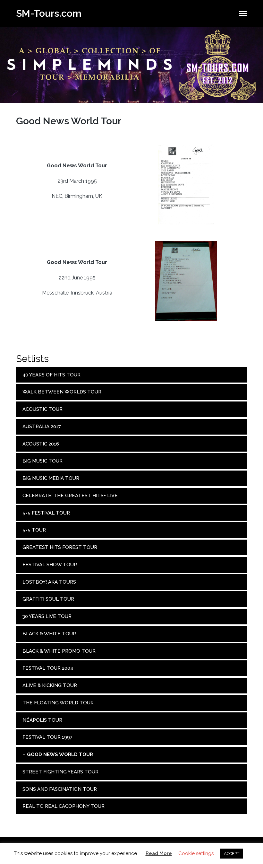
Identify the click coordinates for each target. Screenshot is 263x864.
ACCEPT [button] (231, 853)
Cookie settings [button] (196, 853)
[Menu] (243, 13)
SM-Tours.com (48, 13)
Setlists (32, 358)
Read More (159, 853)
